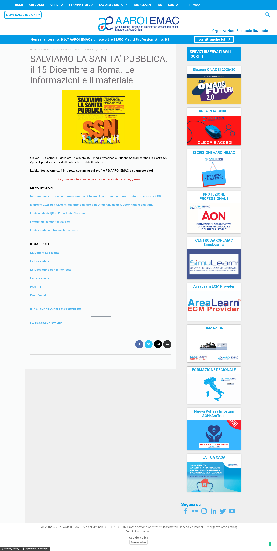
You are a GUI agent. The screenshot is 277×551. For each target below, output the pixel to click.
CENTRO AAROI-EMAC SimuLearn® (214, 242)
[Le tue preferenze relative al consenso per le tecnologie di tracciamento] (270, 544)
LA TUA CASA (213, 457)
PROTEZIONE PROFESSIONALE (214, 196)
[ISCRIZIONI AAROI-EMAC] (214, 172)
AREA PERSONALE (214, 111)
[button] (267, 15)
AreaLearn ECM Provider (214, 286)
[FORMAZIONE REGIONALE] (214, 389)
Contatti (175, 5)
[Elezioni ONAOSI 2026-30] (214, 89)
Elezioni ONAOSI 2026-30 (214, 69)
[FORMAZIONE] (214, 347)
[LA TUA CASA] (214, 477)
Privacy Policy (11, 548)
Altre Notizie (48, 49)
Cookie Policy (138, 537)
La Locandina (39, 261)
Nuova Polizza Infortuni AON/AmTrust (214, 413)
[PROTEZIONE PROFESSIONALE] (214, 218)
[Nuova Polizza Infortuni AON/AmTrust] (214, 435)
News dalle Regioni (21, 15)
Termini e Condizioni (37, 548)
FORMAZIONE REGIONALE (214, 370)
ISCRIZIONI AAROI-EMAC (214, 152)
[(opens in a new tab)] (214, 131)
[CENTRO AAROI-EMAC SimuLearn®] (214, 264)
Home (19, 5)
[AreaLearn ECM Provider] (214, 306)
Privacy (195, 5)
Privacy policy (138, 542)
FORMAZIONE (214, 328)
